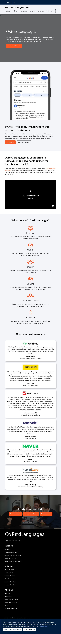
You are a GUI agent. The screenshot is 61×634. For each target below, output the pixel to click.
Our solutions (10, 142)
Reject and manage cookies (12, 629)
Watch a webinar (46, 514)
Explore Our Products (14, 46)
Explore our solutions (30, 514)
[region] (30, 626)
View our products (15, 514)
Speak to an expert (23, 142)
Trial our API (50, 11)
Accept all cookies (29, 629)
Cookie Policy (43, 626)
